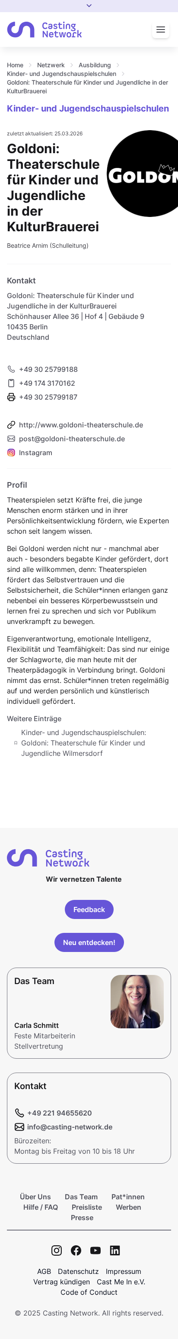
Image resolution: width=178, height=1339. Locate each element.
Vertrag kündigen (61, 1281)
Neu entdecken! (89, 942)
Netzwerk (51, 65)
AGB (44, 1271)
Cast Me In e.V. (121, 1281)
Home (15, 65)
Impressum (123, 1271)
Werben (128, 1207)
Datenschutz (78, 1271)
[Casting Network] (44, 30)
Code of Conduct (89, 1292)
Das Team (81, 1196)
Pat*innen (128, 1196)
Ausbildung (95, 65)
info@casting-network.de (69, 1126)
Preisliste (87, 1207)
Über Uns (35, 1196)
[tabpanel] (89, 618)
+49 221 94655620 (59, 1113)
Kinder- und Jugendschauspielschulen (61, 73)
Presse (82, 1217)
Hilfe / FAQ (40, 1207)
